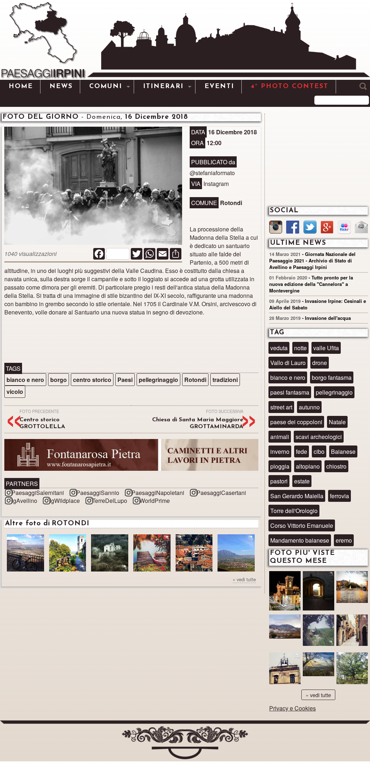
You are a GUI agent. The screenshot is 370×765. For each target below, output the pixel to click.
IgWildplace (65, 500)
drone (319, 362)
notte (300, 348)
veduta (279, 348)
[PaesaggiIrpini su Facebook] (292, 228)
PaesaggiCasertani (221, 492)
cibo (319, 451)
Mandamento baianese (299, 540)
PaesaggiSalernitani (38, 492)
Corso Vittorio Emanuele (301, 525)
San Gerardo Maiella (296, 496)
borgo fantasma (332, 377)
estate (302, 481)
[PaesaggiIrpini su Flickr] (344, 228)
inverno (279, 451)
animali (279, 437)
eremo (344, 540)
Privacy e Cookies (292, 708)
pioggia (279, 466)
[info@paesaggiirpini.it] (361, 228)
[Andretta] (352, 589)
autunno (309, 407)
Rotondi (195, 379)
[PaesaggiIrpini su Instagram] (275, 228)
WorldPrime (154, 500)
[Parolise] (285, 632)
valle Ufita (326, 348)
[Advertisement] (131, 339)
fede (301, 451)
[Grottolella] (318, 591)
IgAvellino (24, 500)
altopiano (308, 466)
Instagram (216, 183)
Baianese (343, 451)
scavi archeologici (319, 437)
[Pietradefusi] (285, 591)
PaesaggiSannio (97, 492)
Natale (337, 422)
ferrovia (339, 496)
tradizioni (225, 379)
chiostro (336, 466)
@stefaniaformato (212, 173)
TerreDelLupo (109, 500)
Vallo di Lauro (288, 362)
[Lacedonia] (352, 670)
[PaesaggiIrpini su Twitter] (310, 228)
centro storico (92, 379)
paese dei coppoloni (296, 422)
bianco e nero (25, 379)
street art (281, 407)
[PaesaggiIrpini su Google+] (327, 228)
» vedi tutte (244, 579)
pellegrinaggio (158, 379)
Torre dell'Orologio (294, 511)
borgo (58, 379)
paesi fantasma (289, 392)
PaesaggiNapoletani (158, 492)
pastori (279, 481)
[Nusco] (352, 632)
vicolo (15, 391)
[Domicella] (318, 670)
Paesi (125, 379)
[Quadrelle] (285, 670)
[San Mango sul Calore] (318, 632)
